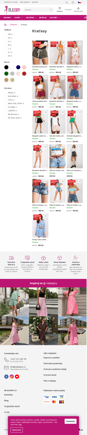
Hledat (50, 10)
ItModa (11, 93)
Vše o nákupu (25, 2)
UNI (10, 34)
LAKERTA (12, 111)
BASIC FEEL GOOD (16, 103)
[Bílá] (12, 67)
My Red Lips (13, 114)
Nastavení (16, 430)
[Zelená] (6, 73)
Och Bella (12, 107)
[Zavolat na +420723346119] (67, 2)
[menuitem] (7, 17)
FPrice (11, 100)
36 (10, 56)
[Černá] (6, 67)
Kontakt (35, 2)
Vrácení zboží (49, 369)
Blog (6, 395)
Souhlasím (69, 421)
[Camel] (6, 80)
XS (9, 38)
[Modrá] (18, 67)
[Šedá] (12, 73)
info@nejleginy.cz (18, 361)
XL (10, 52)
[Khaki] (12, 80)
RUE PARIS (13, 96)
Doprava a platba (11, 2)
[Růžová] (24, 67)
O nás (7, 406)
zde (19, 424)
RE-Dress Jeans (14, 118)
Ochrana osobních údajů (54, 363)
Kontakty (8, 389)
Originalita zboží (12, 400)
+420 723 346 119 (18, 353)
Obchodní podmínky (52, 358)
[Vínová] (24, 73)
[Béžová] (18, 73)
